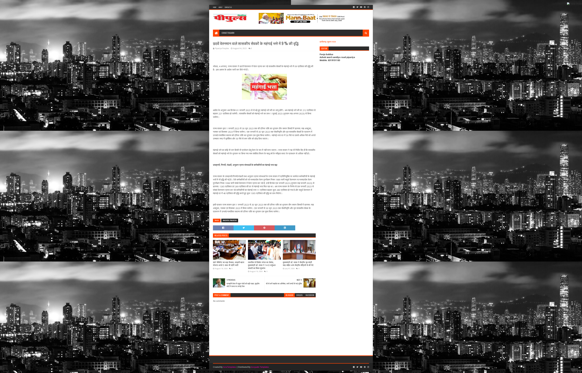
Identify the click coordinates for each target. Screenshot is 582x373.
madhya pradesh (230, 220)
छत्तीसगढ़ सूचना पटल (328, 42)
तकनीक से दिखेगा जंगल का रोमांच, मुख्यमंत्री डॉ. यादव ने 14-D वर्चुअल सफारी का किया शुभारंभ (262, 265)
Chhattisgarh (228, 32)
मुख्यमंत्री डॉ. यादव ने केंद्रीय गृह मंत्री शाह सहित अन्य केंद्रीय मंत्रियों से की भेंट (298, 264)
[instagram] (368, 7)
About (220, 7)
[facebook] (353, 7)
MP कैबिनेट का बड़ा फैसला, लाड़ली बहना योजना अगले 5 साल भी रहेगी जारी (228, 264)
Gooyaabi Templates (260, 367)
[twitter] (357, 7)
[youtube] (361, 7)
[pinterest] (364, 7)
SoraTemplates (229, 367)
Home (214, 7)
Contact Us (228, 7)
